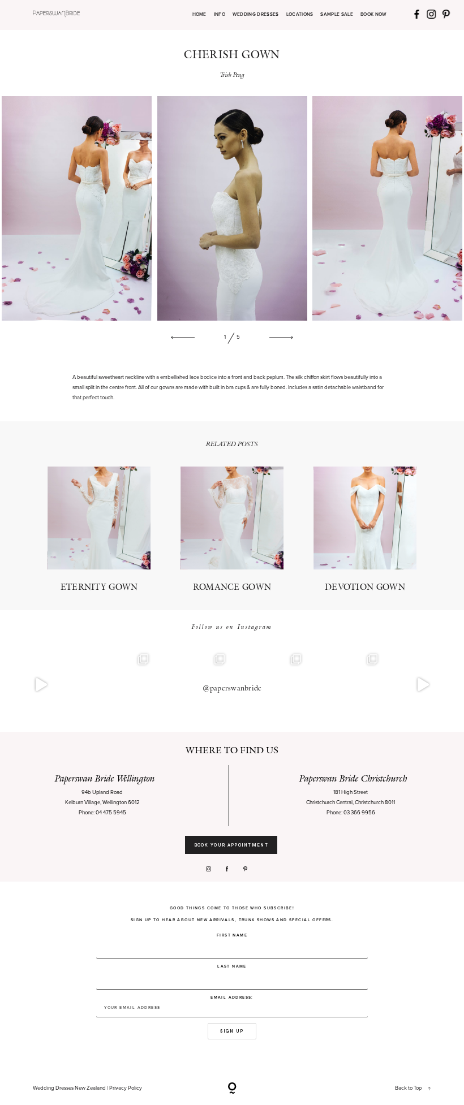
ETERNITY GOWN (99, 529)
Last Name (232, 966)
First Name (232, 935)
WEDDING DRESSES (256, 14)
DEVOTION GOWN (365, 529)
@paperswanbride (232, 688)
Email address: (232, 997)
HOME (199, 14)
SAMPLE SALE (336, 14)
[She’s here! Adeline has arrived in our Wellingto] (346, 685)
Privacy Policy (125, 1088)
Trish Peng (232, 75)
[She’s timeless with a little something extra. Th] (41, 685)
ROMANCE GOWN (232, 529)
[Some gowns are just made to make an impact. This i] (423, 685)
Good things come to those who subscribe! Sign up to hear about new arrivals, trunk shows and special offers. (232, 914)
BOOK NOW (373, 14)
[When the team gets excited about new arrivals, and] (117, 685)
